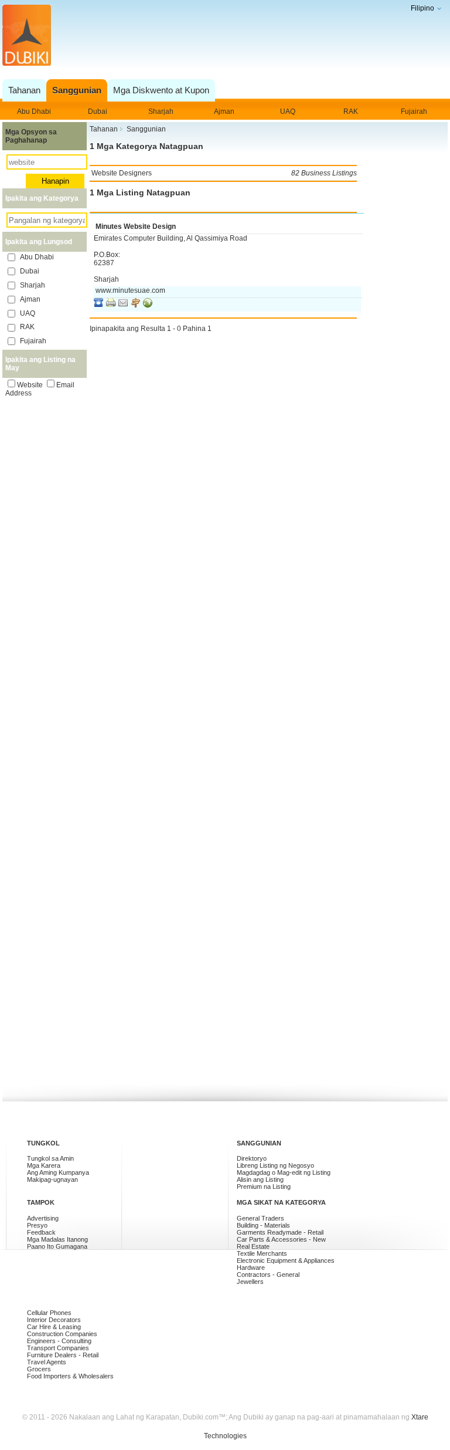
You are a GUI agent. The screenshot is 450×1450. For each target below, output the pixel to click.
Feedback (41, 1232)
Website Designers (224, 173)
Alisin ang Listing (260, 1179)
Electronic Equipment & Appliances (286, 1260)
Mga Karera (43, 1165)
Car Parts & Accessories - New (281, 1239)
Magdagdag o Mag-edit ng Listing (283, 1172)
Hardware (251, 1267)
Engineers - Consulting (59, 1340)
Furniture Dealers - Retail (62, 1354)
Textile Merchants (262, 1253)
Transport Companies (58, 1347)
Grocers (39, 1369)
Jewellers (250, 1281)
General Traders (260, 1218)
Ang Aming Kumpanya (58, 1172)
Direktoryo (252, 1158)
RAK (350, 111)
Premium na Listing (264, 1186)
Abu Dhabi (34, 111)
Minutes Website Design (136, 226)
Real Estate (253, 1246)
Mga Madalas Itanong (57, 1239)
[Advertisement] (223, 48)
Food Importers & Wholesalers (70, 1376)
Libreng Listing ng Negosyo (275, 1165)
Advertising (43, 1218)
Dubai (97, 111)
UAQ (287, 111)
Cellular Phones (49, 1312)
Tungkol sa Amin (50, 1158)
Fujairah (414, 111)
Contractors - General (268, 1274)
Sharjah (160, 111)
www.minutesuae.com (130, 290)
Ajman (224, 111)
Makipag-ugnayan (52, 1179)
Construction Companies (62, 1333)
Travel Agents (46, 1361)
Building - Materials (263, 1225)
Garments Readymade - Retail (280, 1232)
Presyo (37, 1225)
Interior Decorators (54, 1319)
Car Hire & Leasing (54, 1326)
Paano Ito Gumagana (57, 1246)
